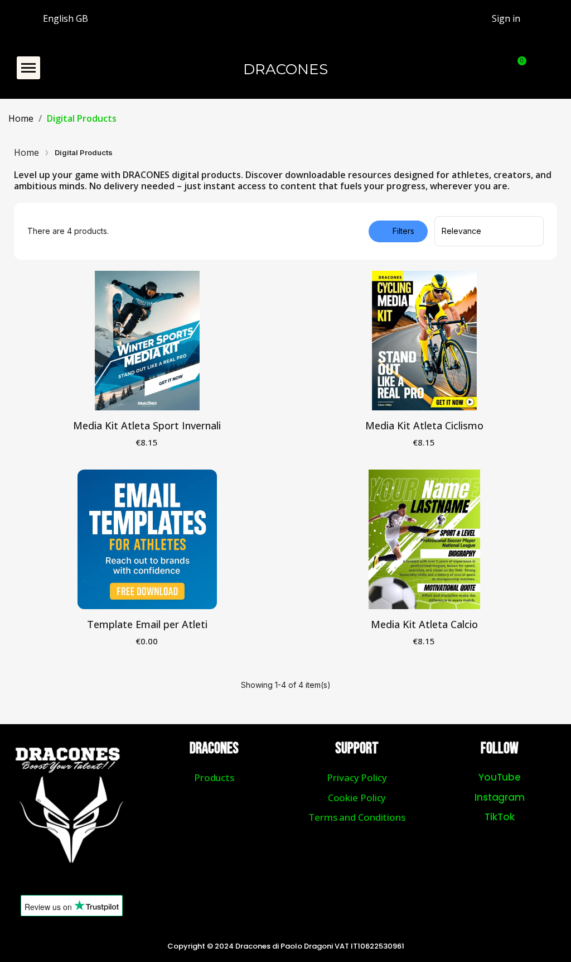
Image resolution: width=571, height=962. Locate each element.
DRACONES (285, 69)
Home (26, 152)
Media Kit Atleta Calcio (424, 624)
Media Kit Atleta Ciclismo (424, 425)
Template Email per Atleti (147, 624)
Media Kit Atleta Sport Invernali (147, 425)
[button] (28, 68)
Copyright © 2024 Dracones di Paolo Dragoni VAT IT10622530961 (285, 946)
